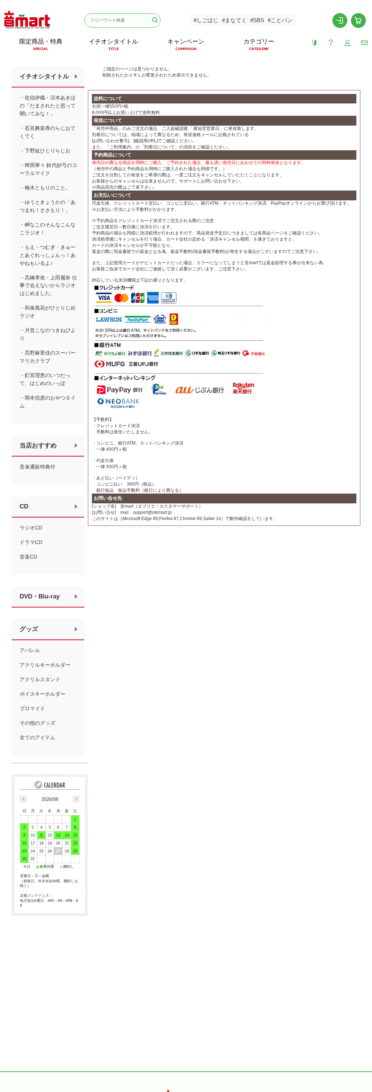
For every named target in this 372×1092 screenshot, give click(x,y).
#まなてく (234, 20)
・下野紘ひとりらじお (45, 151)
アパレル (30, 650)
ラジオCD (31, 528)
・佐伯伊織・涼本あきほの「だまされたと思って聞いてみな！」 (48, 105)
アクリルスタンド (40, 679)
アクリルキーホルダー (45, 665)
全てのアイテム (37, 737)
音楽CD (28, 557)
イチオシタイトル (44, 76)
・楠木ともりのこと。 (45, 188)
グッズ (29, 629)
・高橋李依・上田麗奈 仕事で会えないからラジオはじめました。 (48, 285)
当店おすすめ (38, 445)
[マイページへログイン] (340, 20)
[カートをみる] (358, 20)
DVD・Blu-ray (40, 596)
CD (24, 506)
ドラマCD (31, 542)
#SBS (257, 20)
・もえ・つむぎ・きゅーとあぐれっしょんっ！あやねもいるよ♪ (48, 255)
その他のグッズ (37, 723)
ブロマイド (32, 708)
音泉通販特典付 (37, 467)
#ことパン (280, 20)
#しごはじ (206, 20)
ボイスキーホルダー (42, 694)
